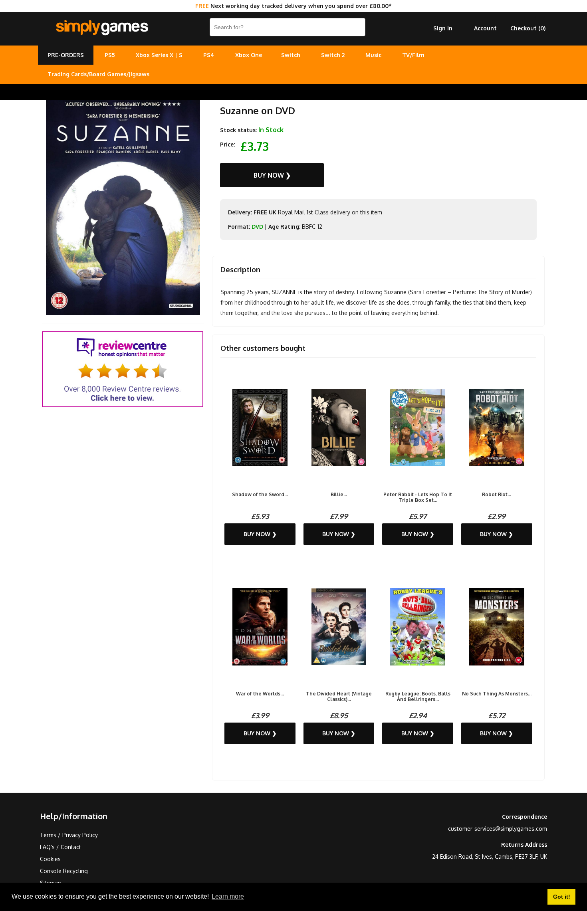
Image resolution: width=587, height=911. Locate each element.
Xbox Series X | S (159, 54)
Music (373, 54)
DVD (257, 226)
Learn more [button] (228, 896)
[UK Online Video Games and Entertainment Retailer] (102, 28)
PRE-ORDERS (66, 54)
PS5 (110, 54)
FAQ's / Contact (60, 847)
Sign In (442, 28)
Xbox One (248, 54)
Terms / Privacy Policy (69, 835)
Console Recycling (64, 870)
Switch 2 (333, 54)
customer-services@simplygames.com (497, 828)
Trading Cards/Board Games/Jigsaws (98, 74)
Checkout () (527, 28)
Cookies (50, 859)
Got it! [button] (561, 896)
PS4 (208, 54)
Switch (290, 54)
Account (485, 28)
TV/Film (413, 54)
